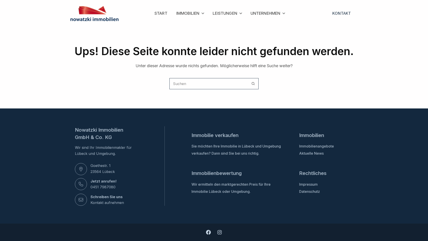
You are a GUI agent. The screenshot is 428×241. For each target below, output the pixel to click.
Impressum (308, 184)
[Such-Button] (253, 83)
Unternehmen (265, 13)
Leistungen (225, 13)
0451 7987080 (103, 187)
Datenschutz (309, 191)
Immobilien (188, 13)
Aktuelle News (311, 153)
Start (160, 13)
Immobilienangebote (316, 146)
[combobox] (209, 83)
